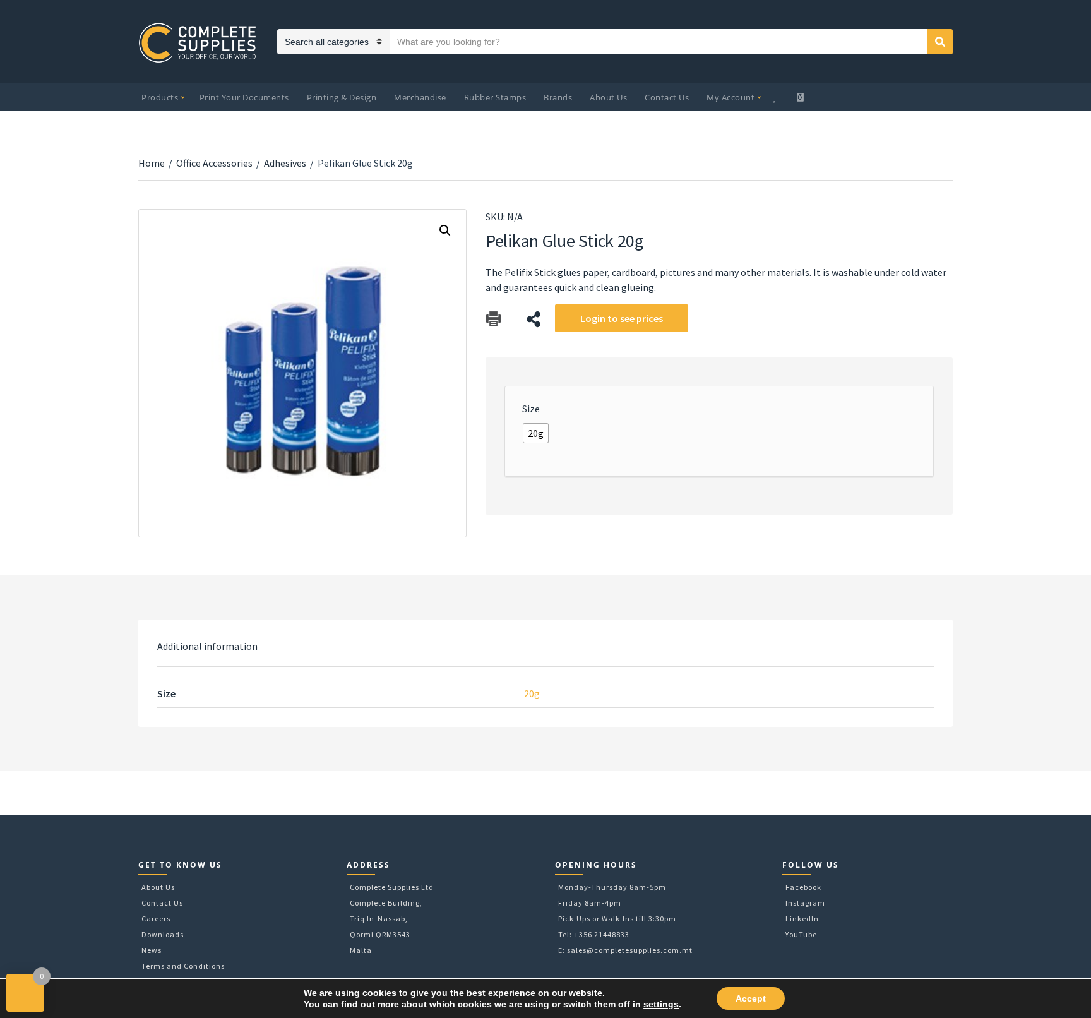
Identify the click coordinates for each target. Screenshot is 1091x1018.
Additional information (207, 646)
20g (532, 693)
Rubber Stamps (495, 97)
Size (531, 408)
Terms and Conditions (183, 966)
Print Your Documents (244, 97)
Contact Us (667, 97)
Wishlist (776, 97)
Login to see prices (621, 318)
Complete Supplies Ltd (392, 887)
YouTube (801, 934)
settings (661, 1004)
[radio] (535, 433)
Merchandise (420, 97)
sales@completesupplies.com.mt (630, 950)
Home (151, 163)
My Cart (801, 97)
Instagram (805, 902)
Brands (558, 97)
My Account (730, 97)
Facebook (803, 887)
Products (159, 97)
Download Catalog (493, 319)
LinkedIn (802, 918)
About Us (608, 97)
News (151, 950)
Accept (751, 998)
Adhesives (285, 163)
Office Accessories (214, 163)
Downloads (162, 934)
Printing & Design (342, 97)
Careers (155, 918)
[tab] (207, 646)
